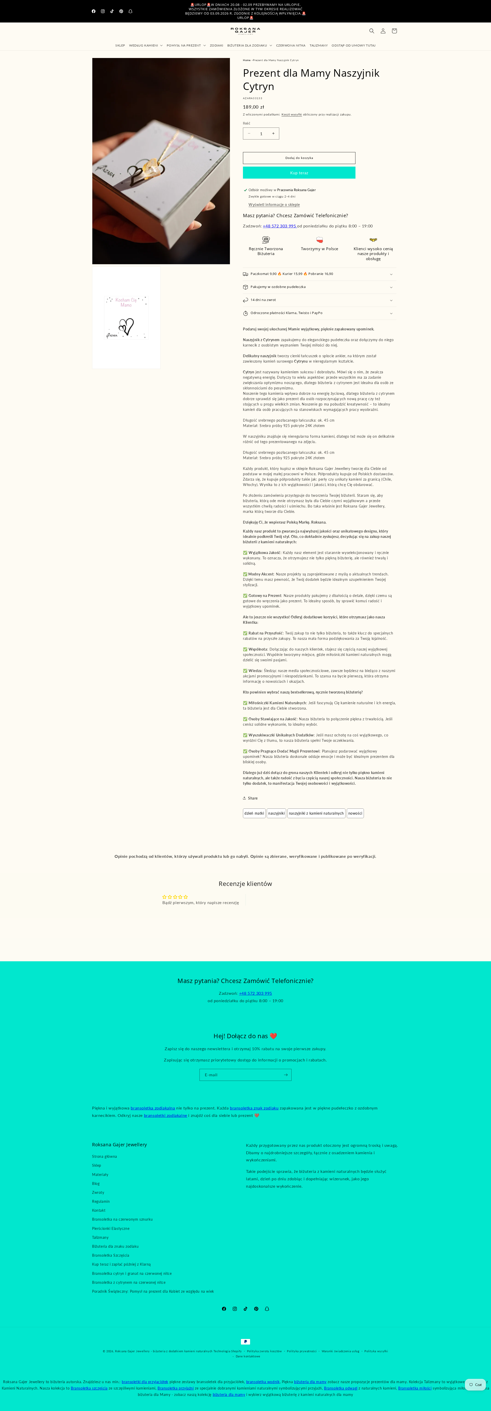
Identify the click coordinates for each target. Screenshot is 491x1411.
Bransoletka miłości (414, 1388)
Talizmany (100, 1237)
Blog (95, 1183)
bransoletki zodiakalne (165, 1115)
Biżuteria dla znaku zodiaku (115, 1246)
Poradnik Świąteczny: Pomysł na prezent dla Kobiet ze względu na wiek (153, 1291)
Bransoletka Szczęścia (110, 1255)
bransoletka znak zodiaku (254, 1107)
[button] (146, 45)
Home (246, 60)
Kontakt (98, 1210)
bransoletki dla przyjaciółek (145, 1382)
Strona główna (104, 1156)
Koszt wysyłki (292, 114)
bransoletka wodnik (263, 1382)
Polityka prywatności (302, 1351)
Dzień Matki (254, 813)
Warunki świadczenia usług (341, 1351)
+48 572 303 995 (280, 225)
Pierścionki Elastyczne (110, 1228)
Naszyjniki (276, 813)
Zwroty (98, 1192)
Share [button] (253, 798)
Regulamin (101, 1201)
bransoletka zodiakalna (153, 1107)
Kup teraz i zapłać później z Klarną (121, 1264)
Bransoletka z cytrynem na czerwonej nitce (129, 1282)
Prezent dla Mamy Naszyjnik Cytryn (276, 60)
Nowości (355, 813)
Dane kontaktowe (248, 1356)
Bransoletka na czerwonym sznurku (122, 1219)
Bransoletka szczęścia (89, 1388)
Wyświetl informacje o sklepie (274, 204)
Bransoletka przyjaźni (176, 1388)
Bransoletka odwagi (341, 1388)
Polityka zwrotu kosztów (264, 1351)
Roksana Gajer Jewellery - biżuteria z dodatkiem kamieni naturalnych (164, 1351)
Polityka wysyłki (376, 1351)
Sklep (96, 1165)
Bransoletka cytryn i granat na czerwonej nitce (132, 1273)
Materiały (100, 1174)
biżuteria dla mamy (310, 1382)
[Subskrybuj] (285, 1075)
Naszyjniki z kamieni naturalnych (316, 813)
